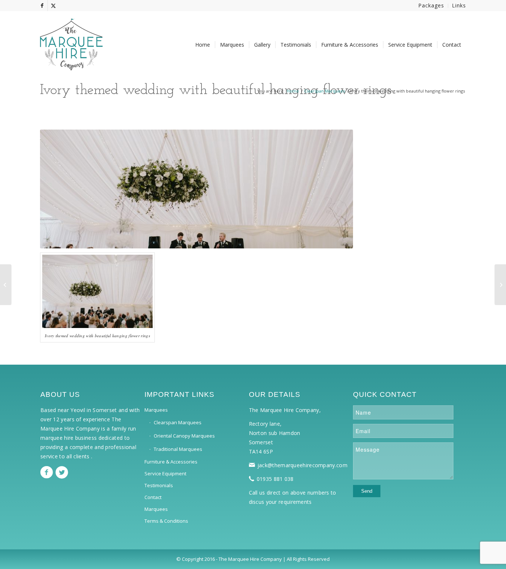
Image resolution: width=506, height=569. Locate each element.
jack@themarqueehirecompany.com (302, 465)
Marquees (156, 409)
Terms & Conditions (166, 521)
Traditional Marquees (178, 449)
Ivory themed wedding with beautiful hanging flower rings (216, 90)
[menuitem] (431, 6)
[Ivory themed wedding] (5, 284)
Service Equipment (165, 473)
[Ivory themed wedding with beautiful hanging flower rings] (500, 284)
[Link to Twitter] (53, 5)
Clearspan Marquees (178, 422)
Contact (153, 497)
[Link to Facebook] (42, 5)
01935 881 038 (275, 478)
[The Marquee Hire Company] (71, 40)
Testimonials (158, 485)
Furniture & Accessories (170, 461)
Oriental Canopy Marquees (184, 435)
